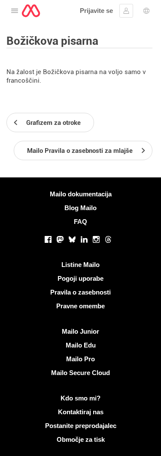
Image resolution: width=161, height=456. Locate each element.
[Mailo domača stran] (30, 10)
